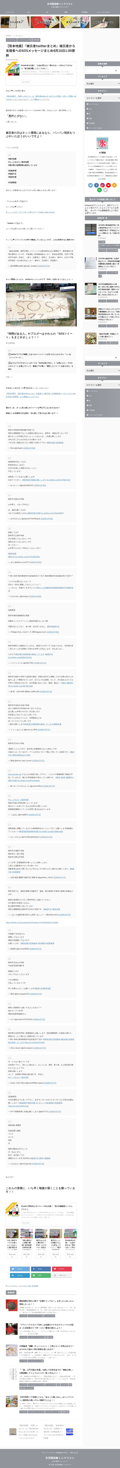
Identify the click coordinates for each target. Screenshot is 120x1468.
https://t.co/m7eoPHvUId (18, 1106)
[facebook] (96, 185)
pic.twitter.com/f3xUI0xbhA (28, 780)
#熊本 (49, 626)
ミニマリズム (9, 12)
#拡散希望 (50, 943)
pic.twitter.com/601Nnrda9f (21, 686)
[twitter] (90, 185)
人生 (28, 12)
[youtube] (108, 185)
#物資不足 (63, 588)
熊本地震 (35, 1286)
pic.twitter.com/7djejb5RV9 (52, 513)
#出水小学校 (25, 755)
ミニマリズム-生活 (24, 1286)
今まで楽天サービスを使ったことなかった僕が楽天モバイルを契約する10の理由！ (12, 1247)
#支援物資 (59, 442)
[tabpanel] (12, 1245)
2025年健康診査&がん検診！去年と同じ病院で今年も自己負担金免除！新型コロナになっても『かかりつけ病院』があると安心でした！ (109, 289)
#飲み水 (11, 557)
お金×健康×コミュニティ (60, 1461)
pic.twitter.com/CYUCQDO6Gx (27, 557)
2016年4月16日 (29, 448)
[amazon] (114, 185)
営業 (65, 12)
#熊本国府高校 (24, 831)
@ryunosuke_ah (14, 774)
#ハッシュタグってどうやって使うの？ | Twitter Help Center (30, 212)
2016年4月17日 (44, 266)
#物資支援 (57, 724)
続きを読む (12, 1255)
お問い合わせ (74, 1453)
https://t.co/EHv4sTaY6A (34, 1042)
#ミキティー (41, 1103)
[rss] (99, 190)
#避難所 (69, 777)
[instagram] (102, 185)
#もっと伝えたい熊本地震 (18, 800)
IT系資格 (84, 12)
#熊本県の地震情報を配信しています (29, 654)
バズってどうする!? (103, 12)
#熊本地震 (51, 442)
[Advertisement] (102, 45)
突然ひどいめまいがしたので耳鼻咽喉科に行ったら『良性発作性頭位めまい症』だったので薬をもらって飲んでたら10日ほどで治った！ (109, 314)
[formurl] (105, 190)
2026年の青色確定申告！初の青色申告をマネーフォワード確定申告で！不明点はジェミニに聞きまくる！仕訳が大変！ (109, 230)
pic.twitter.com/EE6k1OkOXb (20, 657)
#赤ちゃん (40, 588)
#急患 (63, 777)
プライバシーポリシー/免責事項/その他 (54, 1453)
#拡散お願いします (38, 480)
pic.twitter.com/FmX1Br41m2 (58, 480)
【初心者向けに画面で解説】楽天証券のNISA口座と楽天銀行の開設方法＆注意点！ (27, 1247)
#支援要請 (55, 588)
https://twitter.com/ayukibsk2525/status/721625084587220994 (32, 922)
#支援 (38, 513)
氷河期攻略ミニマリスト (60, 3)
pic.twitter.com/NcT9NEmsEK (51, 831)
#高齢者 (47, 588)
